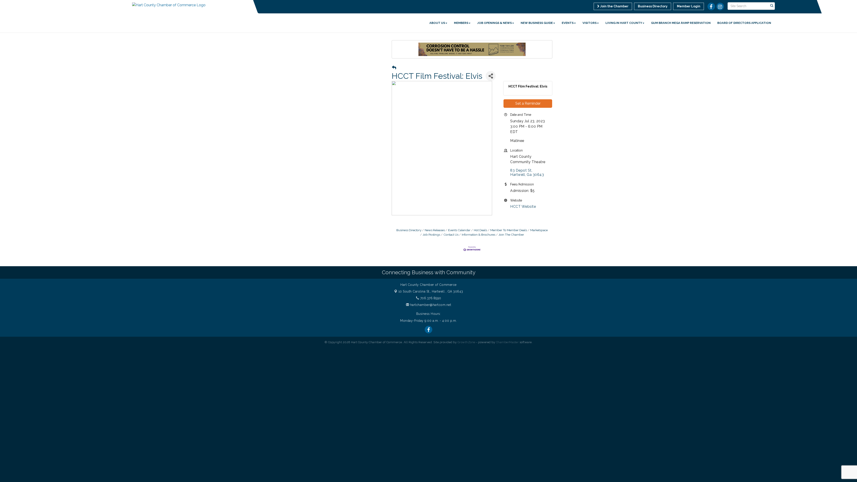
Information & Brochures (478, 234)
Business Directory (408, 230)
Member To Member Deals (508, 230)
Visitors (589, 23)
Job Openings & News (494, 23)
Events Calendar (459, 230)
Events (568, 23)
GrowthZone (466, 342)
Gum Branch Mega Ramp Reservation (681, 23)
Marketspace (539, 230)
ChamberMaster (507, 342)
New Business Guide (537, 23)
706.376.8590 (430, 298)
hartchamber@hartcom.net (430, 305)
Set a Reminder (528, 103)
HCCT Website (523, 206)
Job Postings (431, 234)
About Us (437, 23)
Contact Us (450, 234)
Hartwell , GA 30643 (430, 291)
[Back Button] (394, 67)
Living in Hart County (623, 23)
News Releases (435, 230)
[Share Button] (491, 76)
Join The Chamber (511, 234)
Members (461, 23)
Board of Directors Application (744, 23)
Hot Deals (480, 230)
